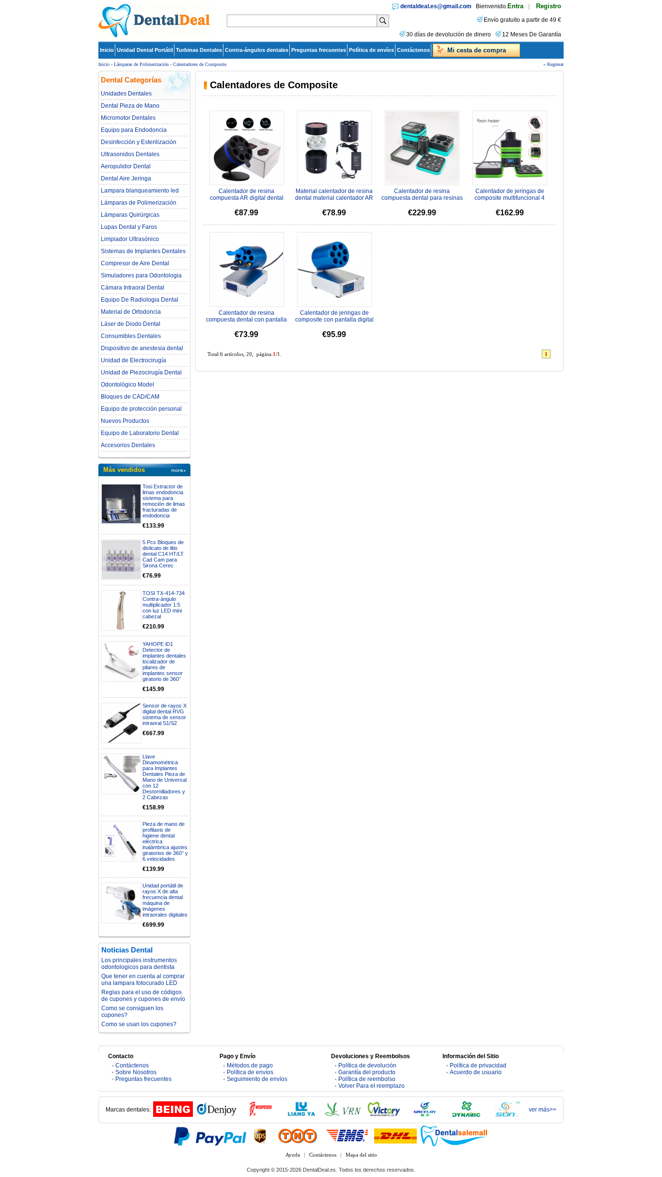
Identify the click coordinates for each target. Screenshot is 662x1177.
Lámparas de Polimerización (141, 64)
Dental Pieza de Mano (130, 105)
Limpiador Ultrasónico (130, 239)
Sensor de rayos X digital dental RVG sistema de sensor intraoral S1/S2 (164, 714)
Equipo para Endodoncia (134, 130)
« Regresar (553, 64)
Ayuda (292, 1155)
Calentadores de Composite (199, 64)
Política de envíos (371, 50)
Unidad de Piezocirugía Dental (141, 372)
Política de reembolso (366, 1079)
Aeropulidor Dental (126, 166)
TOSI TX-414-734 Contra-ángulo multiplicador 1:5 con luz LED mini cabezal (163, 604)
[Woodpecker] (260, 1115)
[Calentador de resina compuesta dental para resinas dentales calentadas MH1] (422, 148)
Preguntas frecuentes (318, 50)
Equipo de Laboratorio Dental (140, 433)
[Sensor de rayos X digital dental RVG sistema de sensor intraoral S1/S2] (121, 723)
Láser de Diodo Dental (130, 324)
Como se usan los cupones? (138, 1024)
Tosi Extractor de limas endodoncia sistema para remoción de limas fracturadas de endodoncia (163, 501)
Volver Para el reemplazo (371, 1085)
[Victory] (384, 1115)
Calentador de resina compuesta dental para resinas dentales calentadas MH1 (422, 198)
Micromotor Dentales (128, 117)
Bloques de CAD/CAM (130, 396)
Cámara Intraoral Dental (132, 287)
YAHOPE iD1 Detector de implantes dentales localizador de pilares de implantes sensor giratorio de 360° (164, 661)
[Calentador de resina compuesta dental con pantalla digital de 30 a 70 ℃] (246, 269)
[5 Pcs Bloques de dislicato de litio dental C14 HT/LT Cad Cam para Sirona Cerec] (121, 559)
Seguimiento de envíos (257, 1079)
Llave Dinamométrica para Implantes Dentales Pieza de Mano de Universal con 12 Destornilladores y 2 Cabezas (164, 777)
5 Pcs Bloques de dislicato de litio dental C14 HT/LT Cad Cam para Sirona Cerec (163, 553)
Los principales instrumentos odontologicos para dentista (139, 963)
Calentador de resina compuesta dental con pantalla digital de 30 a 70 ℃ (246, 320)
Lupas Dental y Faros (129, 227)
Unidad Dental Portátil (145, 50)
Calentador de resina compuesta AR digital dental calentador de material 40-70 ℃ (246, 198)
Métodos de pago (250, 1065)
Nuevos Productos (125, 421)
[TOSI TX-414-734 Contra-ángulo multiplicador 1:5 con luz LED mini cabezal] (121, 610)
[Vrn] (343, 1115)
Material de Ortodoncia (131, 311)
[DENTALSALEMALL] (455, 1135)
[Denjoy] (216, 1115)
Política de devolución (367, 1065)
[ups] (260, 1135)
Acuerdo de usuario (476, 1072)
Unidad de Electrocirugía (133, 360)
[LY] (301, 1115)
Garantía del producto (366, 1072)
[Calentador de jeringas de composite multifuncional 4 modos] (510, 148)
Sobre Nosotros (136, 1072)
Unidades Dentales (126, 93)
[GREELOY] (425, 1115)
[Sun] (507, 1115)
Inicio (107, 50)
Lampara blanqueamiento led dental (140, 190)
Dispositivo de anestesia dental (142, 348)
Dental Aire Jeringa (126, 178)
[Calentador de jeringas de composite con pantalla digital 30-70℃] (334, 269)
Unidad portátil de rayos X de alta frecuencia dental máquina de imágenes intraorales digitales (165, 900)
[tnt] (297, 1135)
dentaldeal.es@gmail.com (436, 6)
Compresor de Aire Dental (135, 263)
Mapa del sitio (361, 1155)
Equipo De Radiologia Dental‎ (139, 299)
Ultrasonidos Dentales (130, 154)
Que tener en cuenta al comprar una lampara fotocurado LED (143, 979)
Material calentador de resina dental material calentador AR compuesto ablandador (334, 198)
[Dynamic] (466, 1115)
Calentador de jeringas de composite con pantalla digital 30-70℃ (334, 320)
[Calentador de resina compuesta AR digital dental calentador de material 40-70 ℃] (246, 148)
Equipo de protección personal (141, 408)
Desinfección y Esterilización (138, 142)
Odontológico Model (127, 384)
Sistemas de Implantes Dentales (143, 251)
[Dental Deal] (154, 35)
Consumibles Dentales (131, 336)
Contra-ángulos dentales (256, 50)
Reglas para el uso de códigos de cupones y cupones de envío (143, 995)
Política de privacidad (478, 1065)
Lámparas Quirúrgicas (130, 214)
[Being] (173, 1115)
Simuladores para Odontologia (141, 275)
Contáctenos (413, 50)
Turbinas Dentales (199, 50)
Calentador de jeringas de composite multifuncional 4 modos (509, 198)
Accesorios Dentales (128, 445)
